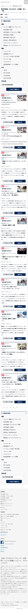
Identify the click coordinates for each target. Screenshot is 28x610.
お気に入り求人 (19, 608)
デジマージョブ (9, 598)
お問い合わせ (3, 534)
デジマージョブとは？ (9, 543)
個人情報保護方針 (4, 547)
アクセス (2, 549)
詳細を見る (20, 122)
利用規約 (2, 545)
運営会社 (2, 551)
